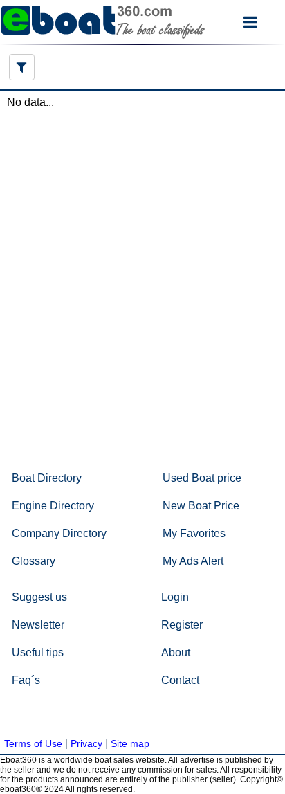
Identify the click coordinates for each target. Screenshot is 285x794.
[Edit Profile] (22, 67)
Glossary (33, 561)
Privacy (86, 743)
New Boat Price (201, 506)
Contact (180, 680)
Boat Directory (47, 478)
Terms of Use (33, 743)
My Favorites (194, 533)
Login (175, 597)
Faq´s (26, 680)
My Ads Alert (193, 561)
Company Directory (59, 533)
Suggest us (39, 597)
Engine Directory (53, 506)
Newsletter (38, 625)
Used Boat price (202, 478)
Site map (130, 743)
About (175, 652)
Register (182, 625)
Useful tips (38, 652)
